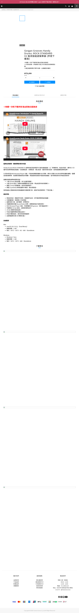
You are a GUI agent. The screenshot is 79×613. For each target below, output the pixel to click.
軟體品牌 (16, 584)
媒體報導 (16, 586)
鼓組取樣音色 (16, 9)
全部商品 (4, 9)
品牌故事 (16, 580)
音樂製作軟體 (9, 9)
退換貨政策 (39, 586)
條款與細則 (39, 588)
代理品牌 (16, 582)
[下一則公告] (77, 2)
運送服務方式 (39, 582)
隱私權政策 (39, 580)
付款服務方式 (39, 584)
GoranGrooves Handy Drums (26, 9)
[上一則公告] (2, 2)
